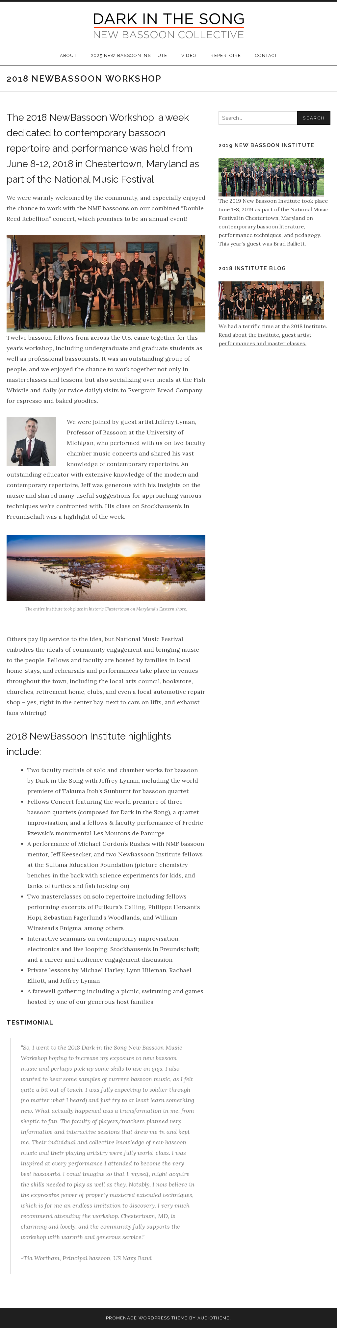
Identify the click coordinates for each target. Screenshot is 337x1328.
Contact (266, 55)
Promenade (121, 1317)
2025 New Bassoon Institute (129, 55)
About (68, 55)
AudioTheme (213, 1317)
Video (189, 55)
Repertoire (226, 55)
